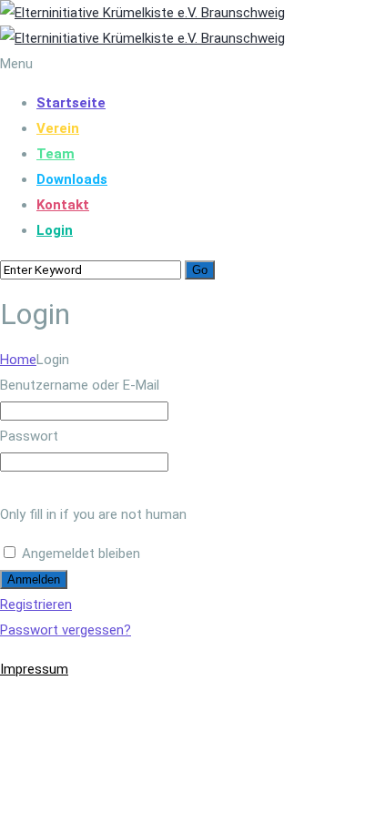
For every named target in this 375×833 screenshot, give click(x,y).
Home (18, 359)
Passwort (29, 436)
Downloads (71, 179)
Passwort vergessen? (65, 630)
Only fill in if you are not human (93, 514)
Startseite (71, 103)
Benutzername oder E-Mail (79, 385)
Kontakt (62, 205)
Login (54, 230)
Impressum (34, 669)
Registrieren (36, 604)
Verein (57, 128)
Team (55, 154)
